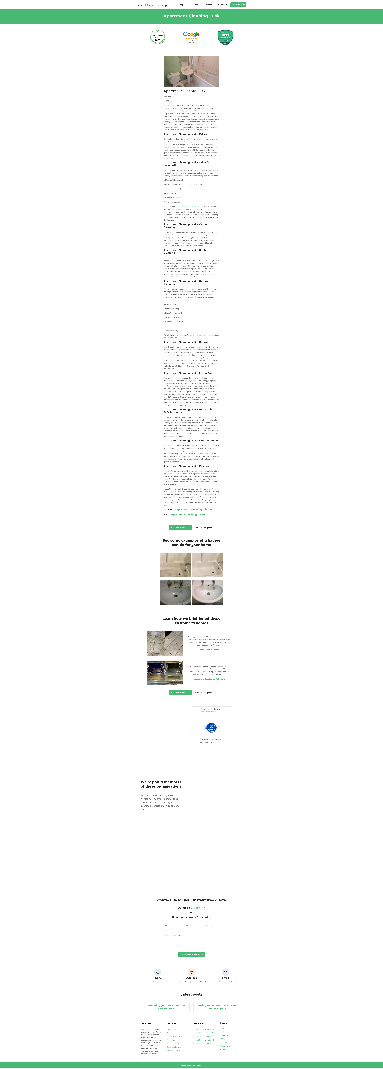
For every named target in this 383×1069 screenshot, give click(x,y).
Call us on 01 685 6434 (180, 528)
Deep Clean (184, 5)
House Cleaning (173, 1029)
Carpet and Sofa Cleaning (177, 1036)
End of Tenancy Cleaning (177, 1043)
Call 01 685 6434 (238, 5)
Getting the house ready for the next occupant (216, 1007)
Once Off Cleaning (174, 1047)
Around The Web (173, 1050)
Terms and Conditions (228, 1049)
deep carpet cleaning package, (192, 206)
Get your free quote (203, 528)
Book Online (223, 5)
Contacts (223, 1042)
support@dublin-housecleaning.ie (225, 982)
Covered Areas (225, 1035)
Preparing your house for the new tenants (166, 1007)
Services (208, 5)
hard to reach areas (187, 271)
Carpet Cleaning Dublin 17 (203, 1036)
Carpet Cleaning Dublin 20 (203, 1029)
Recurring (196, 5)
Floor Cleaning (172, 1040)
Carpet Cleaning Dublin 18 (203, 1033)
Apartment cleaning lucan (188, 514)
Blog (222, 1032)
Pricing (222, 1039)
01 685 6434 (198, 907)
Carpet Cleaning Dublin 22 (203, 1043)
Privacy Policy (225, 1046)
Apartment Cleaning (175, 1033)
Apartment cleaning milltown (195, 509)
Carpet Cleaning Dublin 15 (203, 1040)
